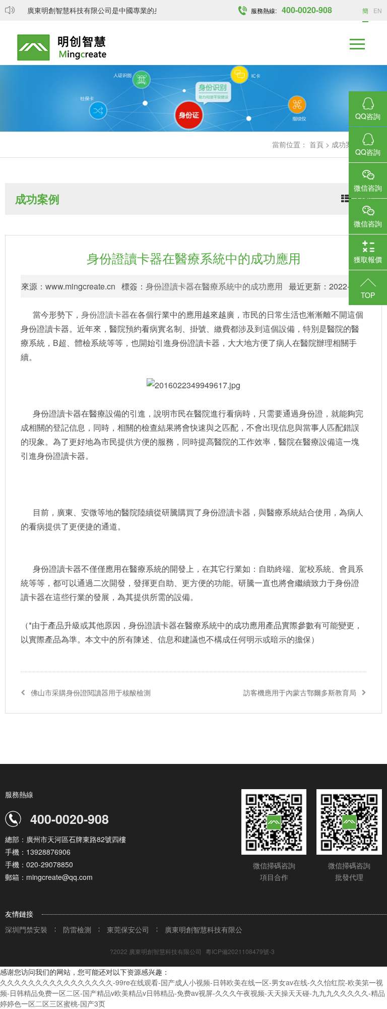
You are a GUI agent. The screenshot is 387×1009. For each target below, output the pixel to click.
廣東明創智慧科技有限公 (203, 929)
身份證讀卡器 (105, 314)
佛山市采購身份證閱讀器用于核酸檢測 (91, 692)
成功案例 (346, 144)
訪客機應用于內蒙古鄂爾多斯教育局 (299, 692)
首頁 (316, 144)
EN (377, 10)
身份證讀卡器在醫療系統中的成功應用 (214, 286)
